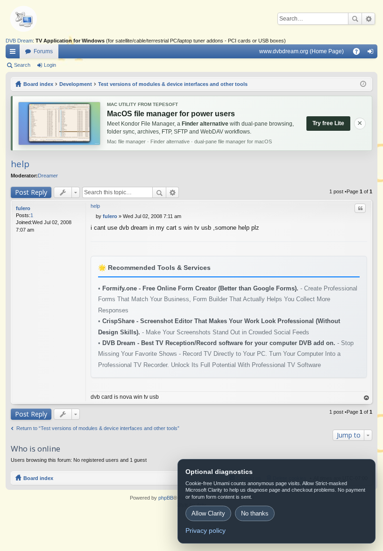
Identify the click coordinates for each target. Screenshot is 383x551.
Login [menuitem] (372, 53)
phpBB (165, 498)
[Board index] (38, 18)
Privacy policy (205, 530)
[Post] (93, 216)
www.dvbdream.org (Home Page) (301, 51)
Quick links (14, 53)
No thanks (255, 513)
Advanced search (368, 18)
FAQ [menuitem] (359, 53)
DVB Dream (19, 40)
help (20, 164)
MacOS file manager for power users (171, 114)
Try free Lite (328, 123)
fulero (23, 208)
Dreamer (48, 175)
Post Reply (31, 192)
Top (366, 398)
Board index (38, 478)
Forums (43, 51)
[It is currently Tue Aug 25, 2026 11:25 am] (363, 84)
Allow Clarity (208, 513)
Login (50, 65)
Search (355, 18)
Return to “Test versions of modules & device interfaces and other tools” (97, 428)
